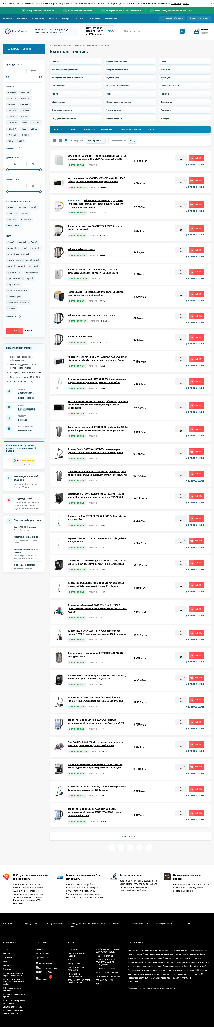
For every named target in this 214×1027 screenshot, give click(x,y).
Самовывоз (38, 18)
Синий (34, 242)
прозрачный (14, 278)
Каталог (80, 18)
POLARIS (35, 123)
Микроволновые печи (117, 69)
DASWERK (24, 92)
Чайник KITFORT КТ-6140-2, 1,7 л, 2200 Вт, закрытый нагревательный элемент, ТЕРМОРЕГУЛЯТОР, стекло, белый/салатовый (96, 203)
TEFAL (24, 123)
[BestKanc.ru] (15, 31)
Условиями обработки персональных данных (13, 974)
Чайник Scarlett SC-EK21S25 (81, 249)
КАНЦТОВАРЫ (74, 964)
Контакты (95, 18)
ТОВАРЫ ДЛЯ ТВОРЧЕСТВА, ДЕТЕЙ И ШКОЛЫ (79, 981)
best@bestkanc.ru (95, 34)
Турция (24, 213)
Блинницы (166, 110)
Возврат (66, 18)
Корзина (39, 950)
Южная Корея (14, 225)
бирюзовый (13, 284)
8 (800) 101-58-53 (94, 31)
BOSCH (24, 117)
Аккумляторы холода (116, 61)
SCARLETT (12, 117)
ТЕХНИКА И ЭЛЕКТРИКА (81, 46)
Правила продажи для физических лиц (13, 1012)
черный (35, 248)
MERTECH (12, 98)
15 (139, 847)
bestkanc (22, 420)
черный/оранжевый (18, 290)
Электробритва (113, 110)
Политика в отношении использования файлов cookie (13, 981)
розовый (33, 266)
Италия (22, 207)
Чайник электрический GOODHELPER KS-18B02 (91, 315)
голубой (29, 278)
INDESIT (25, 110)
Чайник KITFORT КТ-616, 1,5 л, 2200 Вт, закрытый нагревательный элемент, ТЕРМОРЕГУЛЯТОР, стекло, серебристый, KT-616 (94, 812)
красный (12, 248)
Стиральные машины (171, 86)
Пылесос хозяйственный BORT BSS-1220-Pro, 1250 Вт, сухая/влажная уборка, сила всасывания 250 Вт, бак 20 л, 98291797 (97, 608)
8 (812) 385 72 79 (26, 393)
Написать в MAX (26, 430)
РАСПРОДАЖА (74, 950)
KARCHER (24, 104)
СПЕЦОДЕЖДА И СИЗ (104, 980)
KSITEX (11, 141)
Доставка (22, 18)
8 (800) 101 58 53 (26, 398)
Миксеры (165, 69)
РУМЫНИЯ (26, 219)
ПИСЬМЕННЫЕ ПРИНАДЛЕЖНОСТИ (76, 975)
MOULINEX (12, 123)
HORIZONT (13, 135)
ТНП (97, 984)
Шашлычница (58, 102)
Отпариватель (58, 86)
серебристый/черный (18, 302)
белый (11, 242)
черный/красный (16, 266)
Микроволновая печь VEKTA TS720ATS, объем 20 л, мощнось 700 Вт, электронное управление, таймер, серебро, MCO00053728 (98, 404)
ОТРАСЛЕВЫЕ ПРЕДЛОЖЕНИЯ (108, 976)
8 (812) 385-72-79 (94, 28)
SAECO (23, 129)
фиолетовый (14, 272)
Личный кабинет (43, 953)
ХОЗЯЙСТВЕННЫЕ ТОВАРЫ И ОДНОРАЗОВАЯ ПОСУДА (108, 951)
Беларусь (12, 213)
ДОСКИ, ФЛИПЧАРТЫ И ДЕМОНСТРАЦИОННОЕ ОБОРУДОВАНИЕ (105, 962)
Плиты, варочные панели (118, 102)
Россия (11, 207)
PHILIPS (11, 104)
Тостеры (165, 118)
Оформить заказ (43, 957)
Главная (7, 18)
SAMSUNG (25, 98)
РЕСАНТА (12, 129)
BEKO (21, 141)
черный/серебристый (18, 254)
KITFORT (26, 135)
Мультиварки (112, 77)
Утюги (55, 94)
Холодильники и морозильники (67, 77)
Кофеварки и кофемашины (65, 69)
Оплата (53, 18)
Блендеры (57, 61)
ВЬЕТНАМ (12, 219)
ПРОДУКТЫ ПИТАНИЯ (104, 956)
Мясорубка (166, 77)
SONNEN (12, 92)
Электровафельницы (62, 110)
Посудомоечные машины (64, 118)
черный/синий (32, 260)
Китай (33, 207)
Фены (109, 94)
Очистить (30, 331)
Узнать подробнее (180, 3)
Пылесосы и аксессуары (118, 86)
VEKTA (34, 129)
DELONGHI (12, 110)
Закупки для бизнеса (12, 1007)
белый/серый (14, 296)
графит (11, 308)
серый (24, 248)
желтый (22, 242)
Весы (163, 61)
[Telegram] (109, 31)
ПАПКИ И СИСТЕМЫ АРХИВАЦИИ (76, 969)
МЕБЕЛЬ (71, 960)
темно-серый (14, 260)
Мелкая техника (114, 118)
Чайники (165, 94)
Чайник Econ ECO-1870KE (80, 336)
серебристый (31, 272)
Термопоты (166, 102)
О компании (111, 18)
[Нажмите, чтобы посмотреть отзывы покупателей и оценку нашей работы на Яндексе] (24, 462)
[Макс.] (112, 31)
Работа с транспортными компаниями (14, 1002)
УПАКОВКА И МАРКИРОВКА (107, 972)
